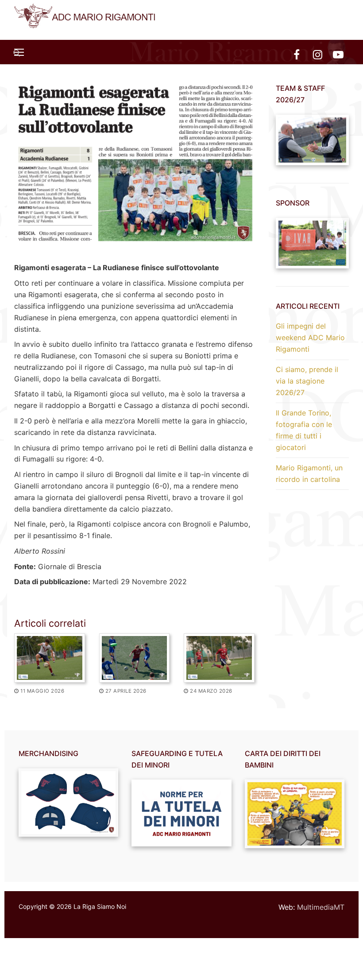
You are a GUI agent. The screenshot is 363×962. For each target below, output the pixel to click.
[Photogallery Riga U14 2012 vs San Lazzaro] (219, 658)
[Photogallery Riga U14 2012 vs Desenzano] (134, 658)
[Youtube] (338, 54)
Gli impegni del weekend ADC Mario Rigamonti (310, 337)
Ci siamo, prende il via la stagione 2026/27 (307, 381)
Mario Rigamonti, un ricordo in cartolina (309, 473)
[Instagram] (317, 54)
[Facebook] (296, 54)
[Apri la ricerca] (16, 53)
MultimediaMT (320, 907)
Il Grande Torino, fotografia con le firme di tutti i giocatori (304, 430)
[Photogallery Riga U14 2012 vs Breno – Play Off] (49, 658)
